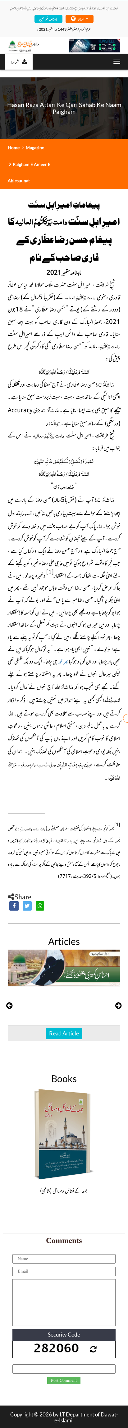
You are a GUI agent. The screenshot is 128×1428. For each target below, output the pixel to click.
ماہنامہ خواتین (48, 19)
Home (14, 147)
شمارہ (15, 61)
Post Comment (64, 1380)
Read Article (64, 1033)
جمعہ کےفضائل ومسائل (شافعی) (64, 1190)
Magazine (35, 147)
